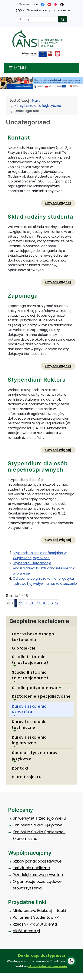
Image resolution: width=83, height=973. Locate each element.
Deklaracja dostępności (41, 955)
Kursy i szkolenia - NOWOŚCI (31, 709)
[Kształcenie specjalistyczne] (14, 700)
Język (18, 10)
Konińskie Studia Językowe (37, 825)
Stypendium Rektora (37, 379)
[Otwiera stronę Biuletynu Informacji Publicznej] (50, 54)
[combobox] (37, 19)
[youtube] (49, 4)
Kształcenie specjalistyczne (41, 696)
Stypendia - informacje (32, 563)
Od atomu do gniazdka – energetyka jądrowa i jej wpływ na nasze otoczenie (45, 581)
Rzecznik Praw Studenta (35, 924)
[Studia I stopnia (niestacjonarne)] (14, 666)
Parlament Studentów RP (36, 917)
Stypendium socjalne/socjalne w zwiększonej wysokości (40, 555)
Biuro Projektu (26, 776)
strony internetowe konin (47, 966)
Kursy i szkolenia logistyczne (29, 740)
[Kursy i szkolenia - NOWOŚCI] (14, 715)
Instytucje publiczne (31, 867)
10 (48, 603)
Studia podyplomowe (34, 687)
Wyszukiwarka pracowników (48, 10)
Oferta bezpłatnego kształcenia (33, 636)
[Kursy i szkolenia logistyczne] (14, 746)
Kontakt (20, 768)
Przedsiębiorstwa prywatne (38, 874)
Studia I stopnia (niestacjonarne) (30, 659)
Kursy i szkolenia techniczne (29, 724)
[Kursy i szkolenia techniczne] (14, 731)
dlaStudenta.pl (26, 930)
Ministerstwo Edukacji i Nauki (39, 910)
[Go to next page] (52, 603)
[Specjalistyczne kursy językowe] (14, 762)
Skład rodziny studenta (40, 216)
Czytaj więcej (60, 203)
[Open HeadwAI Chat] (71, 961)
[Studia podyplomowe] (59, 687)
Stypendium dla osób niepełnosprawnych (38, 466)
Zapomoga (23, 295)
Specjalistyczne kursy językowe (34, 755)
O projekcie (24, 648)
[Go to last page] (56, 603)
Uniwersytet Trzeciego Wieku (39, 818)
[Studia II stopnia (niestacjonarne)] (14, 681)
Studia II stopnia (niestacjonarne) (30, 675)
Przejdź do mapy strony (3, 3)
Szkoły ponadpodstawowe (37, 861)
